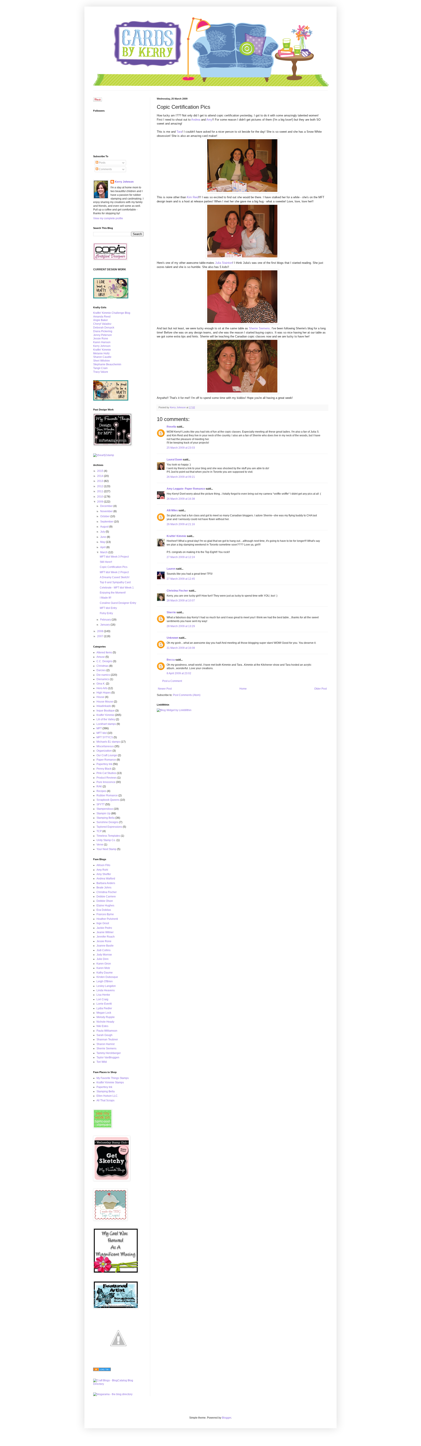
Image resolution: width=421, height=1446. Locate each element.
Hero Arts (101, 688)
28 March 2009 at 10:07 (181, 600)
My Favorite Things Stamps (112, 1078)
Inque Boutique (105, 710)
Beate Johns (103, 887)
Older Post (320, 688)
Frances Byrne (105, 914)
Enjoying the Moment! (113, 592)
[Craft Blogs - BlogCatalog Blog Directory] (118, 1383)
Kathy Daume (104, 972)
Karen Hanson (102, 342)
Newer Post (165, 688)
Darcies (101, 670)
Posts (101, 162)
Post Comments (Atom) (186, 695)
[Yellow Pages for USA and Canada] (102, 1370)
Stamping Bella (105, 817)
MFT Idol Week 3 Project (114, 556)
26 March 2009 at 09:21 (181, 476)
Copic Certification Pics (113, 567)
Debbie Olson (104, 900)
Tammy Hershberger (108, 1053)
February (106, 619)
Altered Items (104, 652)
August (104, 526)
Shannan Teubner (107, 1039)
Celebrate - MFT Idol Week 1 (117, 587)
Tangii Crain (100, 368)
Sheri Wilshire (101, 360)
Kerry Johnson (124, 181)
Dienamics (102, 679)
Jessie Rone (100, 338)
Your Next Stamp (106, 849)
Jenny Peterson (102, 335)
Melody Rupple (105, 1017)
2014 (100, 476)
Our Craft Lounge (106, 755)
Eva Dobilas (103, 909)
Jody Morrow (104, 954)
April (103, 547)
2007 (100, 636)
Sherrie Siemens (259, 328)
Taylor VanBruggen (107, 1057)
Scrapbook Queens (108, 799)
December (106, 506)
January (105, 624)
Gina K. (100, 683)
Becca (171, 659)
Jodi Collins (103, 950)
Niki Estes (102, 1026)
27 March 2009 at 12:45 (181, 578)
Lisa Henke (103, 994)
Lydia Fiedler (104, 1008)
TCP (99, 831)
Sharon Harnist (105, 1044)
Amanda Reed (102, 316)
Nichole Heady (105, 1021)
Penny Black (103, 768)
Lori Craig (102, 999)
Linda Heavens (105, 990)
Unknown (172, 637)
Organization (104, 750)
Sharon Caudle (102, 356)
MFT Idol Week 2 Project (114, 572)
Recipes (101, 791)
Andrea (195, 119)
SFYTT (100, 804)
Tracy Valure (100, 371)
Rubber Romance (107, 795)
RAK (99, 786)
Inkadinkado (103, 706)
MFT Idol (101, 733)
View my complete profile (108, 218)
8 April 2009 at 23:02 (179, 673)
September (107, 521)
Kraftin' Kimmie (176, 536)
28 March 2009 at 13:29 (181, 626)
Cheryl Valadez (102, 323)
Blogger (226, 1417)
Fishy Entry (106, 613)
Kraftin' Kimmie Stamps (110, 1082)
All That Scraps (105, 1100)
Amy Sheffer (103, 874)
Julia (223, 262)
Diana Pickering (102, 331)
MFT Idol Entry (108, 608)
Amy (209, 119)
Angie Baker (100, 320)
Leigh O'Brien (104, 981)
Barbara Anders (105, 883)
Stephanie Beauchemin (107, 364)
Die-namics (103, 674)
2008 (100, 631)
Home (243, 688)
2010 (100, 496)
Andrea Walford (105, 878)
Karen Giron (103, 963)
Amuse (100, 656)
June (103, 536)
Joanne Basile (105, 945)
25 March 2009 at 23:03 (181, 447)
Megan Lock (103, 1012)
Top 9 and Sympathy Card (115, 582)
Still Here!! (106, 561)
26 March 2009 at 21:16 (181, 524)
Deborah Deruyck (103, 327)
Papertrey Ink (104, 764)
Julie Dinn (102, 959)
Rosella (171, 426)
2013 (100, 481)
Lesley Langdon (106, 986)
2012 (100, 486)
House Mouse (104, 701)
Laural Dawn (174, 459)
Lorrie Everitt (104, 1003)
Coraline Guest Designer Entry (118, 602)
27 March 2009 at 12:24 (181, 557)
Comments (105, 169)
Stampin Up (103, 813)
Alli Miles (172, 510)
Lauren (171, 568)
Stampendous (104, 808)
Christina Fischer (177, 590)
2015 (100, 470)
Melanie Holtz (101, 353)
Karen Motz (103, 968)
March (104, 552)
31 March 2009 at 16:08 (181, 647)
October (105, 516)
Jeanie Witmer (105, 932)
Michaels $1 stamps (108, 741)
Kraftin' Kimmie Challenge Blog (111, 312)
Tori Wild (101, 1061)
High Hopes (103, 692)
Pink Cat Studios (106, 773)
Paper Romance (106, 759)
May (103, 542)
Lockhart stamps (106, 724)
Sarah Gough (104, 1035)
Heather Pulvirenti (107, 918)
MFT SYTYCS (104, 737)
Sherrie (171, 612)
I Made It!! (105, 597)
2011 (100, 491)
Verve (99, 844)
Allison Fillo (103, 865)
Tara (179, 131)
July (103, 531)
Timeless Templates (108, 835)
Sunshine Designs (107, 822)
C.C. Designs (104, 661)
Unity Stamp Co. (106, 840)
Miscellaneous (105, 746)
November (106, 511)
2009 (100, 501)
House (100, 697)
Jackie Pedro (104, 927)
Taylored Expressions (109, 826)
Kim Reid (192, 197)
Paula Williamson (106, 1030)
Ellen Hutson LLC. (107, 1095)
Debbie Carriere (106, 896)
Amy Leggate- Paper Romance (186, 488)
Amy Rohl (102, 869)
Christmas (102, 665)
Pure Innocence (105, 782)
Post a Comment (172, 681)
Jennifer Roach (105, 936)
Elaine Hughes (105, 905)
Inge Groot (102, 923)
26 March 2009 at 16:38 (181, 498)
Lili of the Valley (105, 719)
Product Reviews (106, 777)
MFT (99, 728)
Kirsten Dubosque (107, 977)
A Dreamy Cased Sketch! (114, 577)
